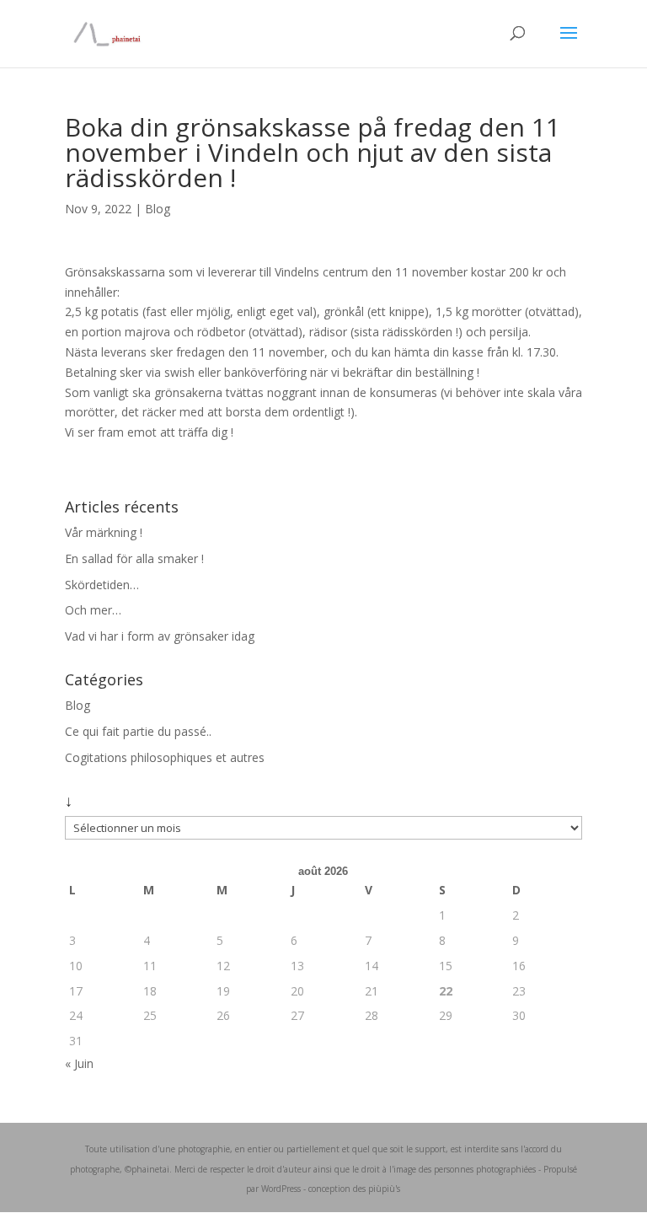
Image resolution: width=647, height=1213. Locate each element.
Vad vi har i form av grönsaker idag (159, 636)
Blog (157, 209)
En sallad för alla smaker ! (134, 558)
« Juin (79, 1063)
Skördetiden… (102, 585)
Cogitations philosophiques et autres (165, 757)
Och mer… (93, 610)
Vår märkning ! (103, 532)
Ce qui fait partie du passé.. (138, 731)
